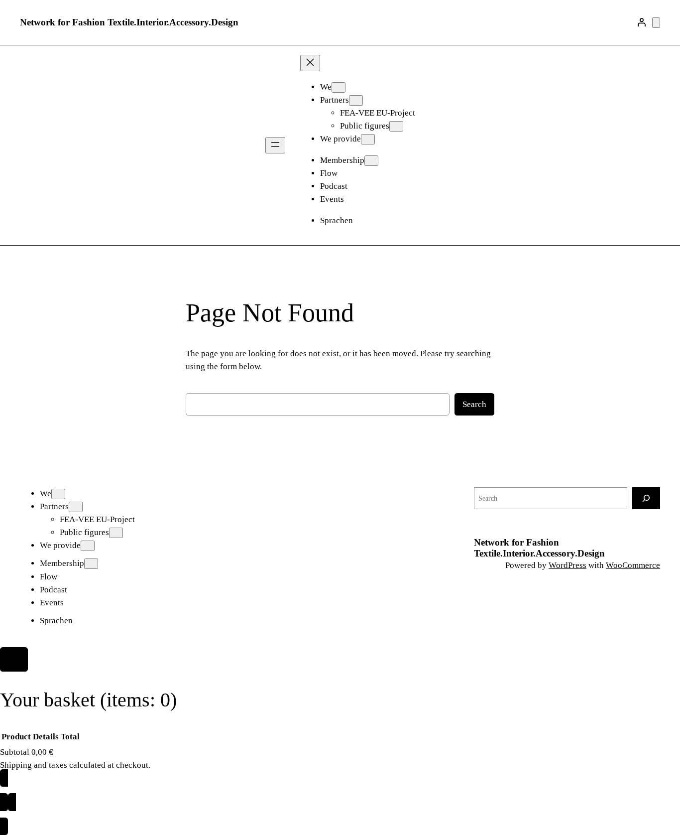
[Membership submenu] (371, 160)
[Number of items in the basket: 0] (656, 22)
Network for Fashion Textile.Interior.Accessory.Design (129, 22)
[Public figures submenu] (396, 126)
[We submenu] (338, 87)
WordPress (567, 565)
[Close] (14, 659)
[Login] (641, 22)
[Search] (646, 498)
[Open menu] (275, 145)
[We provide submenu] (368, 139)
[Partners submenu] (356, 100)
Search (474, 404)
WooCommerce (633, 565)
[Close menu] (310, 63)
